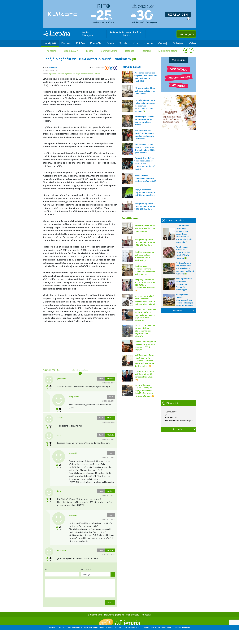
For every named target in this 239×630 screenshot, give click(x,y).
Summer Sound (109, 50)
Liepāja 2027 (71, 50)
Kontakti (146, 614)
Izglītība (146, 50)
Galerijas (178, 43)
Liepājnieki (49, 43)
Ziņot (101, 379)
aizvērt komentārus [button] (80, 370)
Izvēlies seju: (86, 569)
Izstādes (129, 50)
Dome (110, 43)
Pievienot (110, 602)
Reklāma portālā (114, 614)
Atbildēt (110, 379)
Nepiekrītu (185, 627)
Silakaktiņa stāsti (168, 50)
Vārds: (47, 569)
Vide (135, 43)
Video (192, 43)
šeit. (169, 627)
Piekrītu (178, 627)
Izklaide (148, 43)
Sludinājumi (186, 34)
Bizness (66, 43)
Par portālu (132, 614)
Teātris (89, 50)
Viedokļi (162, 43)
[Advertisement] (80, 344)
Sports (123, 43)
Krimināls (95, 43)
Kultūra (80, 43)
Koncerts (51, 50)
